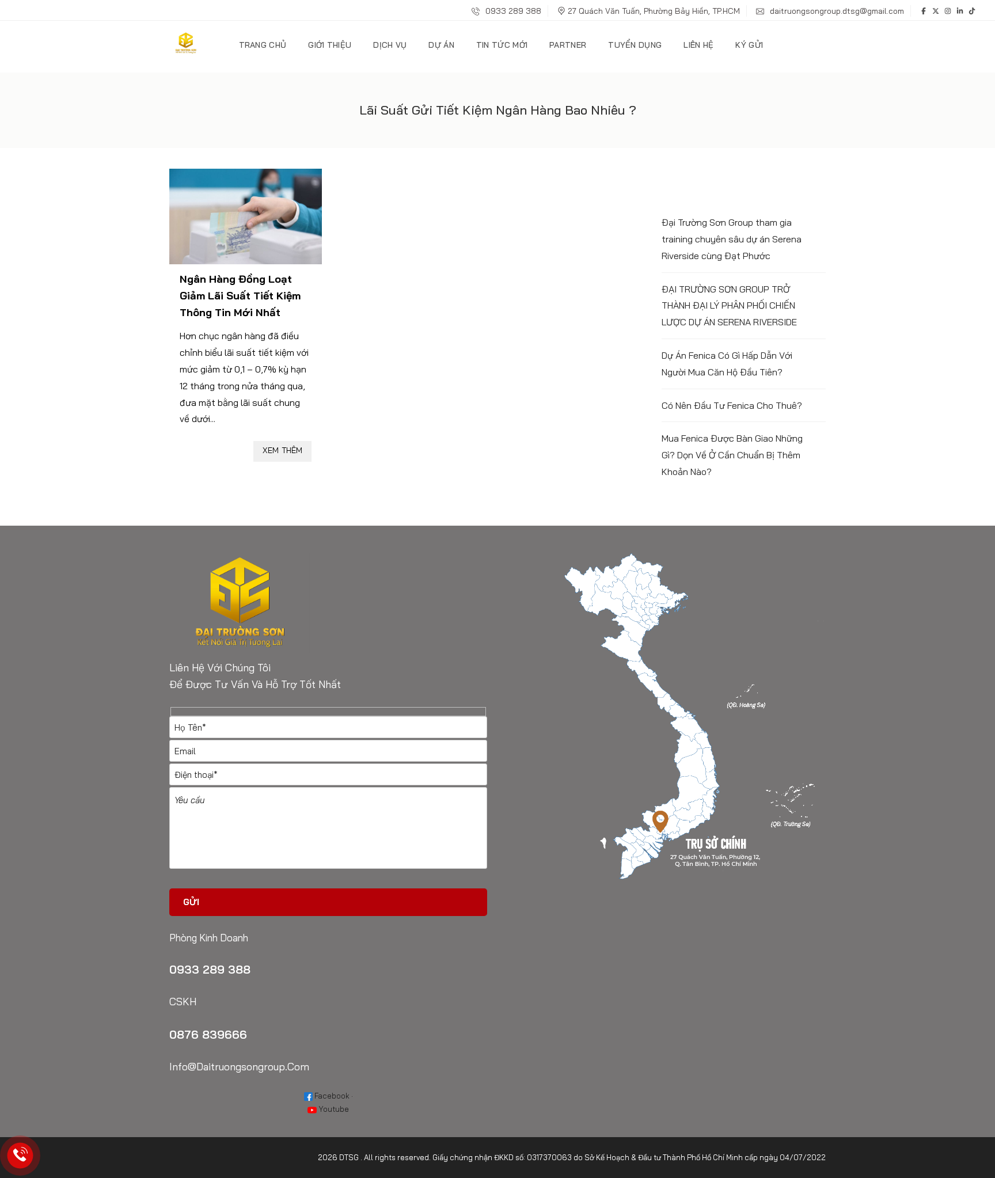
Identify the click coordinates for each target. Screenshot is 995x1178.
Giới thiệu (329, 45)
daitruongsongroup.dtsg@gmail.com (836, 11)
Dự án (441, 45)
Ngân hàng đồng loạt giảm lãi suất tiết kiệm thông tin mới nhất (240, 295)
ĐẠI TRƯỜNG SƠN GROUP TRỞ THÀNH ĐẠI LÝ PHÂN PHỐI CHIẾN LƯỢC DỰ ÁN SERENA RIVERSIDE (729, 305)
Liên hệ (698, 45)
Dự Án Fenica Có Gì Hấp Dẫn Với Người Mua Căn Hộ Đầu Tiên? (727, 363)
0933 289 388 (512, 11)
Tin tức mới (501, 45)
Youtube (333, 1109)
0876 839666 (208, 1034)
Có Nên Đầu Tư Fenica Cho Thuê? (732, 405)
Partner (567, 45)
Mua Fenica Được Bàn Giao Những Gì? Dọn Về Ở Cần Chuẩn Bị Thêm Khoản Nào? (732, 454)
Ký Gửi (749, 45)
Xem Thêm (282, 450)
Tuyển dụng (635, 45)
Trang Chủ (263, 45)
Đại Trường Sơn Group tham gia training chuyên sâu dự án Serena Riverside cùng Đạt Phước (732, 238)
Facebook (331, 1095)
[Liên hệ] (20, 1156)
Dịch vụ (390, 45)
